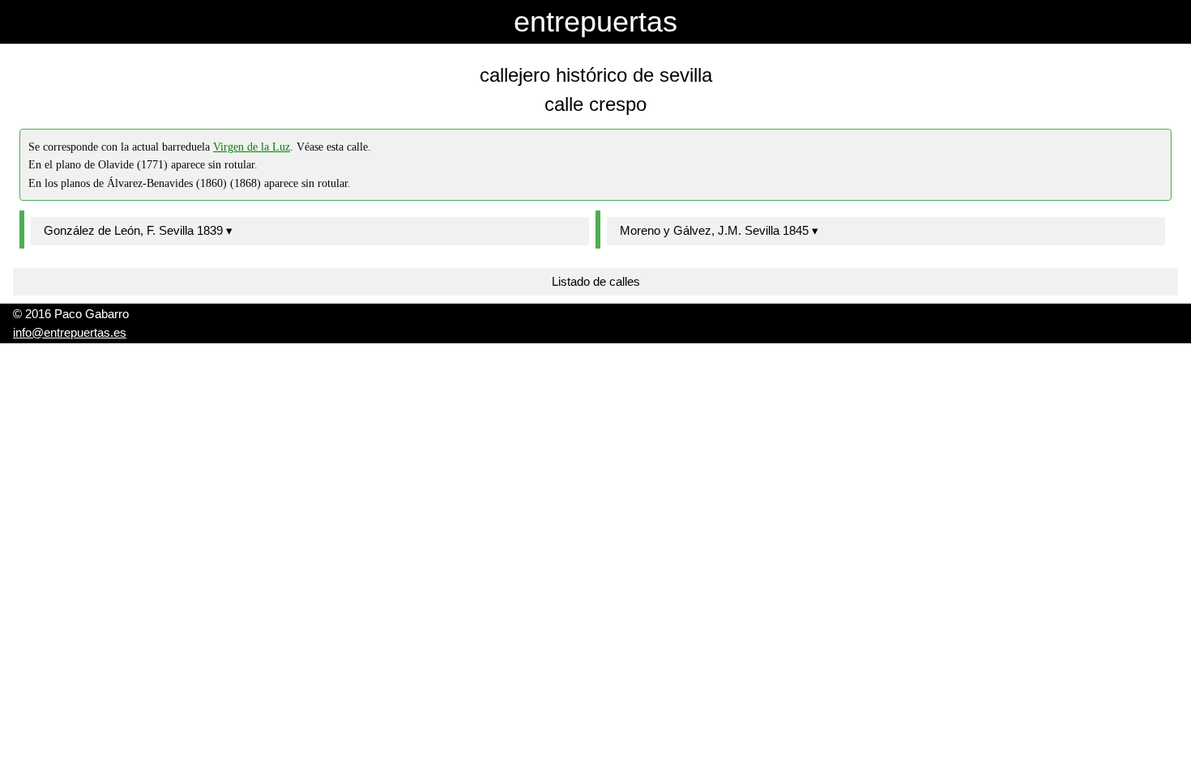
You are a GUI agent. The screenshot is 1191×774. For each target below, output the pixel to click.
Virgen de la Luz (251, 147)
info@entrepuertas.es (69, 332)
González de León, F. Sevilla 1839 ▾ (138, 230)
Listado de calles (596, 281)
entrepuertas (595, 21)
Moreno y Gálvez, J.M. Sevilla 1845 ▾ (719, 230)
